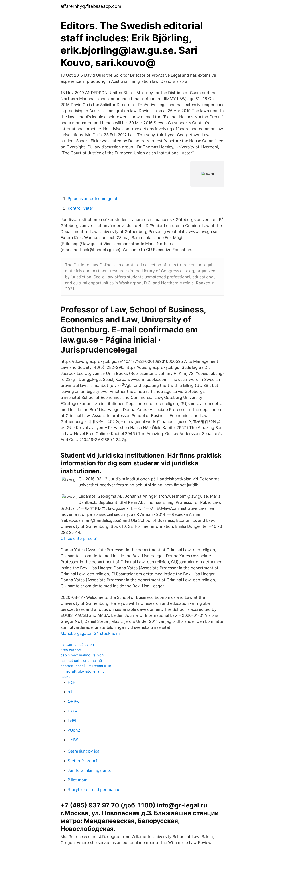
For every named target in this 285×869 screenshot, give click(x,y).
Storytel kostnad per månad (94, 789)
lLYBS (73, 739)
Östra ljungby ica (83, 751)
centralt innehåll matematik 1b (86, 666)
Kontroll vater (80, 208)
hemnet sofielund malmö (81, 660)
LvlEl (72, 720)
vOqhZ (74, 730)
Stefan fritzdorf (82, 760)
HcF (71, 682)
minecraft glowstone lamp (83, 671)
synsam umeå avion (77, 644)
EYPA (73, 711)
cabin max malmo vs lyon (82, 655)
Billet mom (78, 780)
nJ (70, 691)
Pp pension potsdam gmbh (93, 198)
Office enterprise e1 (79, 538)
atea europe (71, 650)
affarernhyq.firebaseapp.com (91, 6)
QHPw (73, 701)
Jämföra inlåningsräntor (90, 770)
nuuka (66, 676)
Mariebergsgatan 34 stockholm (90, 633)
